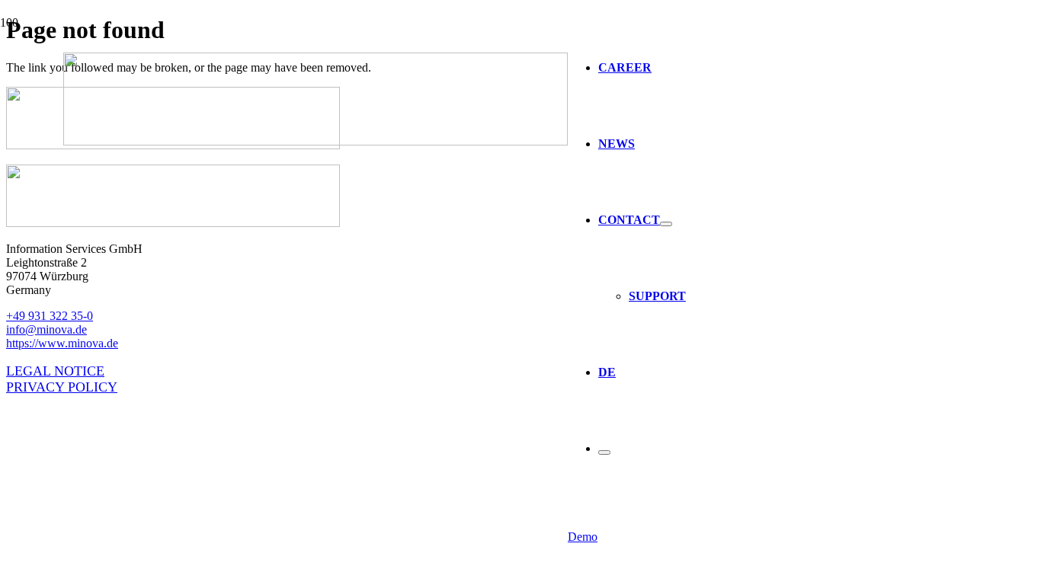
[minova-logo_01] (315, 141)
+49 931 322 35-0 (49, 315)
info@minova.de (46, 329)
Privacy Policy (61, 387)
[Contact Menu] (666, 224)
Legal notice (55, 371)
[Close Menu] (604, 452)
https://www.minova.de (62, 343)
